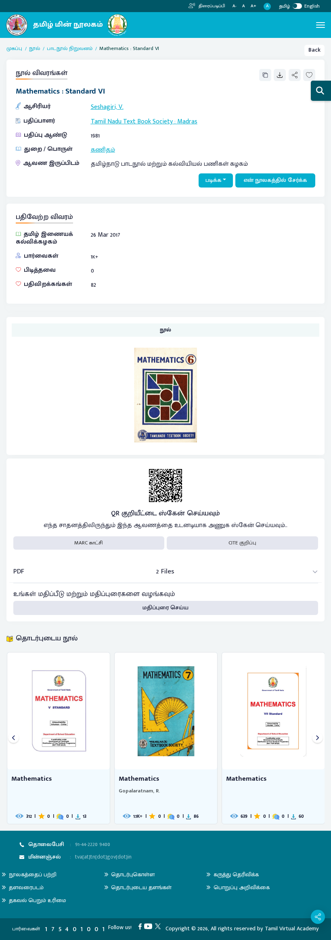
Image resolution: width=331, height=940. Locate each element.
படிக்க (213, 180)
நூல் (34, 49)
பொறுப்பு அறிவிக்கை (242, 887)
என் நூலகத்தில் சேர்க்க (275, 180)
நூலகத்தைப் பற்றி (33, 874)
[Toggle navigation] (320, 25)
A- (235, 6)
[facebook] (141, 926)
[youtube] (149, 926)
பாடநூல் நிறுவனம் (69, 49)
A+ (253, 6)
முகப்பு (14, 49)
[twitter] (159, 926)
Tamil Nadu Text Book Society (132, 121)
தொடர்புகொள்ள (133, 874)
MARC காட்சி (88, 542)
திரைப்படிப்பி (211, 6)
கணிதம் (103, 149)
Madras (187, 121)
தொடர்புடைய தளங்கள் (141, 887)
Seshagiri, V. (107, 107)
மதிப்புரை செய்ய (165, 608)
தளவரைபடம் (26, 887)
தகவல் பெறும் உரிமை (37, 900)
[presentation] (13, 738)
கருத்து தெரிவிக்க (236, 874)
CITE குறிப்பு (242, 542)
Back (314, 50)
